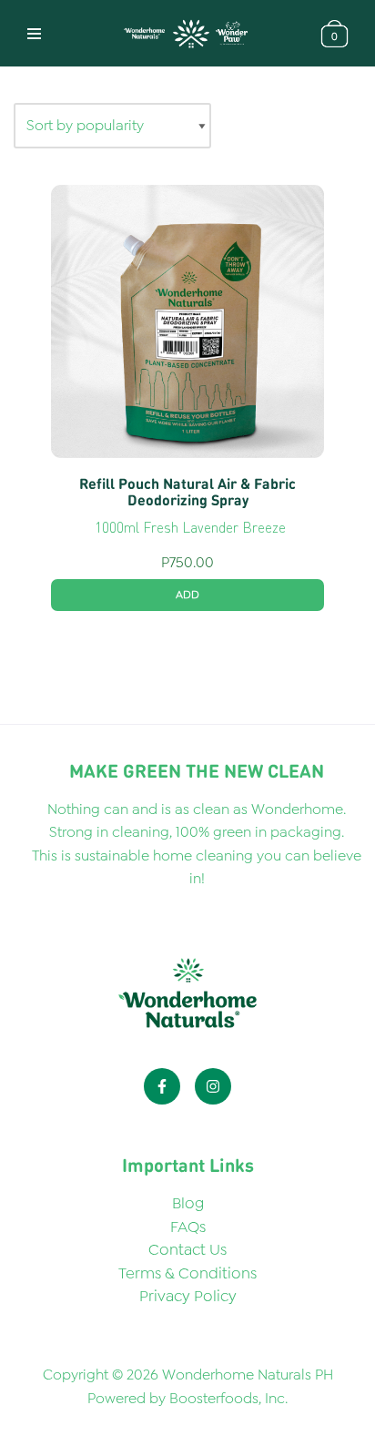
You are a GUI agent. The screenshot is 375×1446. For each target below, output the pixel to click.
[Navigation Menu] (34, 33)
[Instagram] (213, 1086)
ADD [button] (187, 594)
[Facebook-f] (162, 1086)
